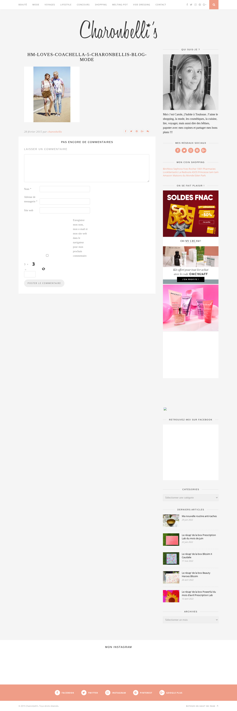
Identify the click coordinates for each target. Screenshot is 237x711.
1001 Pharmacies (206, 168)
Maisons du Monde (183, 175)
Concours (83, 4)
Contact (161, 4)
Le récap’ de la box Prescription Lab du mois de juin (199, 536)
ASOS (195, 172)
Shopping (101, 4)
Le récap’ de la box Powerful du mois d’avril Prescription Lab (199, 593)
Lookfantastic (170, 172)
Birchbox (168, 168)
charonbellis (55, 131)
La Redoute (184, 172)
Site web (28, 210)
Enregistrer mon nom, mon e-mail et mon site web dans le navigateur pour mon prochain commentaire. (80, 238)
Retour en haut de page (201, 706)
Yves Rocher (189, 168)
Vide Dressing (141, 4)
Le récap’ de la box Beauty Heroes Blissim (196, 574)
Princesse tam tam (208, 172)
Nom (27, 189)
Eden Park (200, 175)
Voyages (50, 4)
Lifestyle (65, 4)
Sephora (178, 168)
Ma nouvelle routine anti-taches (199, 516)
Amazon (167, 175)
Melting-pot (120, 4)
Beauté (23, 4)
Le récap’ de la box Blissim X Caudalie (197, 555)
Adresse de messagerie (30, 199)
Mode (35, 4)
